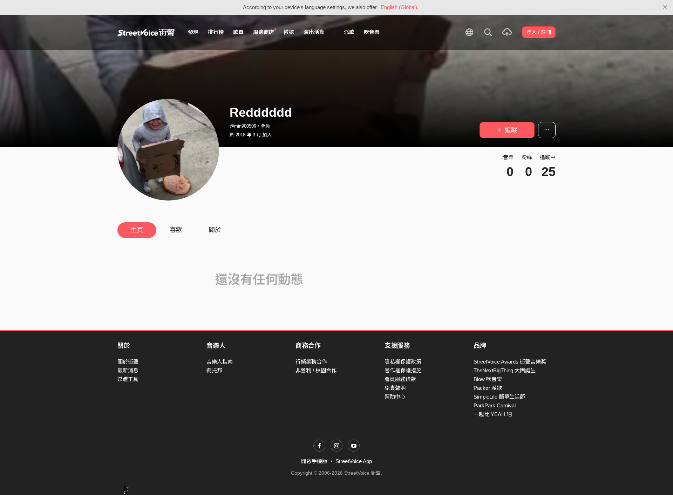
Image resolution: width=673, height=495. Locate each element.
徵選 (289, 32)
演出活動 (314, 32)
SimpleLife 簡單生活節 (499, 397)
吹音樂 (372, 32)
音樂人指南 (219, 362)
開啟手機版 (314, 461)
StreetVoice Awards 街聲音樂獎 (510, 362)
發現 (193, 32)
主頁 (137, 229)
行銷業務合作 (311, 362)
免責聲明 (395, 388)
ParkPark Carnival (495, 405)
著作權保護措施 (403, 370)
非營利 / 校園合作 (315, 370)
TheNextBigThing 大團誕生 (505, 370)
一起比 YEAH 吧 (493, 414)
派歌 (349, 32)
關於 (215, 229)
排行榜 (216, 32)
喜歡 (176, 229)
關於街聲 (127, 362)
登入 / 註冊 (538, 32)
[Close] (665, 7)
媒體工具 (127, 379)
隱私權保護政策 (403, 362)
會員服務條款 (400, 379)
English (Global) (399, 7)
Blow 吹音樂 (488, 379)
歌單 (238, 32)
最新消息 (127, 370)
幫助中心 (395, 397)
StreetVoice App (353, 461)
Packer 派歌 (488, 388)
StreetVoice (146, 32)
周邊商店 (263, 32)
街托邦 (214, 370)
